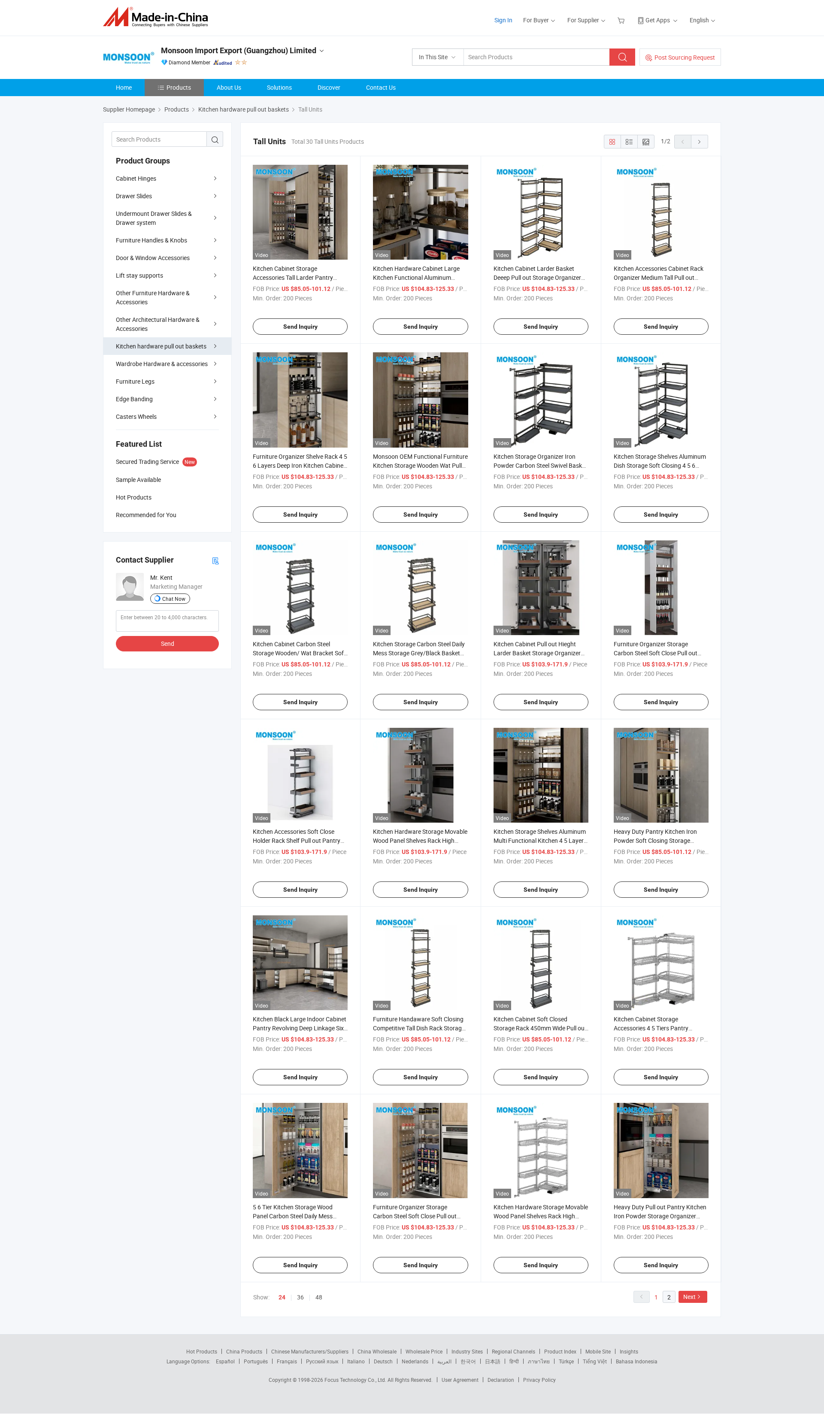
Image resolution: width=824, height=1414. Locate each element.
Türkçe (566, 1361)
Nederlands (415, 1361)
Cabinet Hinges (136, 178)
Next (689, 1297)
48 (318, 1297)
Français (287, 1361)
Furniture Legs (135, 381)
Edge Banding (134, 399)
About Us (229, 87)
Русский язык (322, 1361)
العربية (444, 1361)
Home (124, 87)
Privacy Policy (539, 1379)
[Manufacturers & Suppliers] (158, 17)
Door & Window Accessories (153, 258)
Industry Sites (467, 1351)
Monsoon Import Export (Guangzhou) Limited (238, 50)
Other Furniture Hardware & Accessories (153, 297)
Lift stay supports (139, 275)
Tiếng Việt (595, 1361)
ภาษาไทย (539, 1361)
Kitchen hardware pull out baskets (161, 346)
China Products (244, 1351)
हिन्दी (514, 1361)
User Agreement (460, 1379)
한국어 (468, 1361)
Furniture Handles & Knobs (151, 240)
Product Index (560, 1351)
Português (256, 1361)
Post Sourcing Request (684, 57)
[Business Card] (215, 560)
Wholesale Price (424, 1351)
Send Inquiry (300, 326)
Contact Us (381, 87)
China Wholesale (377, 1351)
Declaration (501, 1379)
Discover (329, 87)
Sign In (503, 20)
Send (167, 643)
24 (282, 1297)
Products (179, 87)
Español (225, 1361)
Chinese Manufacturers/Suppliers (309, 1351)
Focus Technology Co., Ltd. (356, 1379)
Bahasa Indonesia (636, 1361)
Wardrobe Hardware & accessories (162, 364)
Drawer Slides (134, 196)
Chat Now (173, 598)
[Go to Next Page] (699, 141)
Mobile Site (598, 1351)
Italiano (356, 1361)
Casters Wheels (136, 416)
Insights (629, 1351)
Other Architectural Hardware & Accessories (158, 324)
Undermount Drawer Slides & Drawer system (154, 218)
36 (300, 1297)
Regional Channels (513, 1351)
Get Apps (657, 20)
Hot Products (201, 1351)
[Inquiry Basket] (622, 20)
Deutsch (383, 1361)
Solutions (279, 87)
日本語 (492, 1361)
